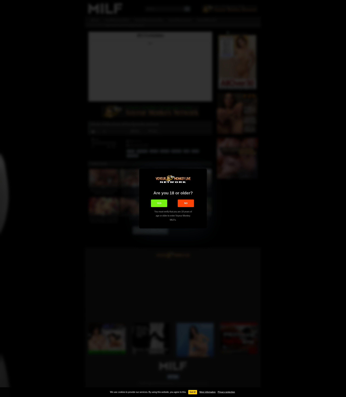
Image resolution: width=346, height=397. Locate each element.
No (185, 203)
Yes (159, 203)
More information (207, 392)
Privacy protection (226, 392)
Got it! (193, 392)
